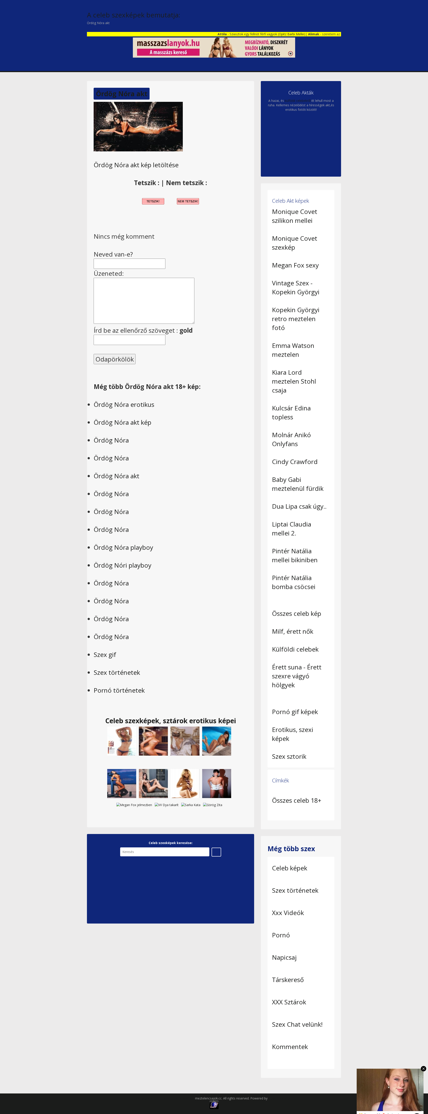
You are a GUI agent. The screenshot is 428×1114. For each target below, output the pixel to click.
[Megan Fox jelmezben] (134, 805)
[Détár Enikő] (185, 740)
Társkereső (288, 979)
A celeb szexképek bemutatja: (133, 14)
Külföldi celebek (295, 649)
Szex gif (105, 654)
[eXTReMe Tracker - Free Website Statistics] (214, 1104)
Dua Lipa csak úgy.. (299, 506)
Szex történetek (117, 672)
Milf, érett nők (292, 631)
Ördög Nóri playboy (122, 565)
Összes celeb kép (296, 613)
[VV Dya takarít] (167, 805)
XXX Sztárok (289, 1002)
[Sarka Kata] (190, 805)
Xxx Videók (288, 912)
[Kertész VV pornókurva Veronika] (216, 783)
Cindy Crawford (295, 461)
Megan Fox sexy (295, 265)
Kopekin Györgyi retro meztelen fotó (295, 318)
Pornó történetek (119, 690)
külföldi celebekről (298, 100)
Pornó (281, 935)
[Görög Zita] (121, 783)
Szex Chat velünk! (297, 1024)
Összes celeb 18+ (296, 800)
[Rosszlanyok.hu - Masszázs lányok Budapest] (214, 47)
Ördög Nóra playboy (123, 547)
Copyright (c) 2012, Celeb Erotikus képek (165, 1098)
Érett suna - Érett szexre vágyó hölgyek (296, 676)
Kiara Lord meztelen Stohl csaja (294, 381)
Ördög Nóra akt (121, 93)
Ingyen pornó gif (280, 1098)
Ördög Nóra (111, 440)
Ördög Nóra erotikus (124, 404)
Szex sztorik (289, 756)
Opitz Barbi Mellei (271, 34)
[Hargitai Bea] (153, 740)
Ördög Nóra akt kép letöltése (136, 165)
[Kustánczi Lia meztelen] (216, 740)
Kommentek (290, 1046)
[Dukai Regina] (121, 740)
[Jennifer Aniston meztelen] (185, 783)
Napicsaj (284, 957)
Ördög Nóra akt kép (122, 422)
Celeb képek (289, 868)
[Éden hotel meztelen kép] (153, 783)
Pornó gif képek (295, 711)
